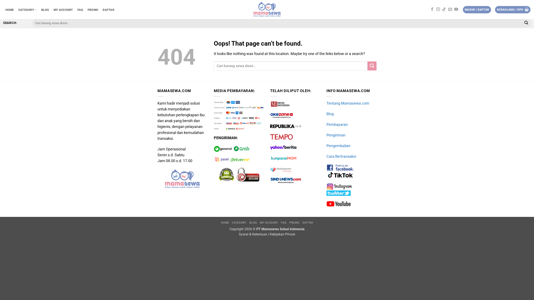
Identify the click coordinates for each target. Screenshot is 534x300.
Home (9, 9)
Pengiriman (335, 135)
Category (26, 9)
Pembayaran (337, 124)
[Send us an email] (450, 10)
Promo (93, 9)
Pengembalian (338, 146)
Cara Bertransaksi (341, 156)
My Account (63, 9)
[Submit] (526, 23)
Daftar (108, 9)
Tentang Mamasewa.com (347, 103)
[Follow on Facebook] (432, 10)
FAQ (80, 9)
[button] (512, 10)
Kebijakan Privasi (282, 234)
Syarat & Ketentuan (253, 234)
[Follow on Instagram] (438, 10)
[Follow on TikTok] (444, 10)
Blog (45, 9)
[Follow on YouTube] (456, 10)
